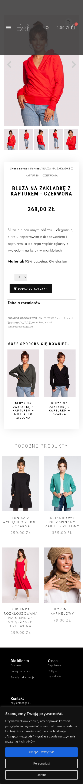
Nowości (35, 169)
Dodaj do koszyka (33, 288)
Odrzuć (41, 775)
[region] (41, 745)
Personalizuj (41, 763)
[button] (8, 27)
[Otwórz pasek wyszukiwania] (48, 27)
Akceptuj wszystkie (41, 752)
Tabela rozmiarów (23, 303)
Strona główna (18, 169)
